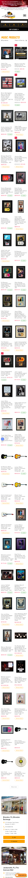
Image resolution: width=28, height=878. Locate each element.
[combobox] (14, 22)
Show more (14, 786)
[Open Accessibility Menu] (2, 439)
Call (15, 837)
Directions (14, 841)
